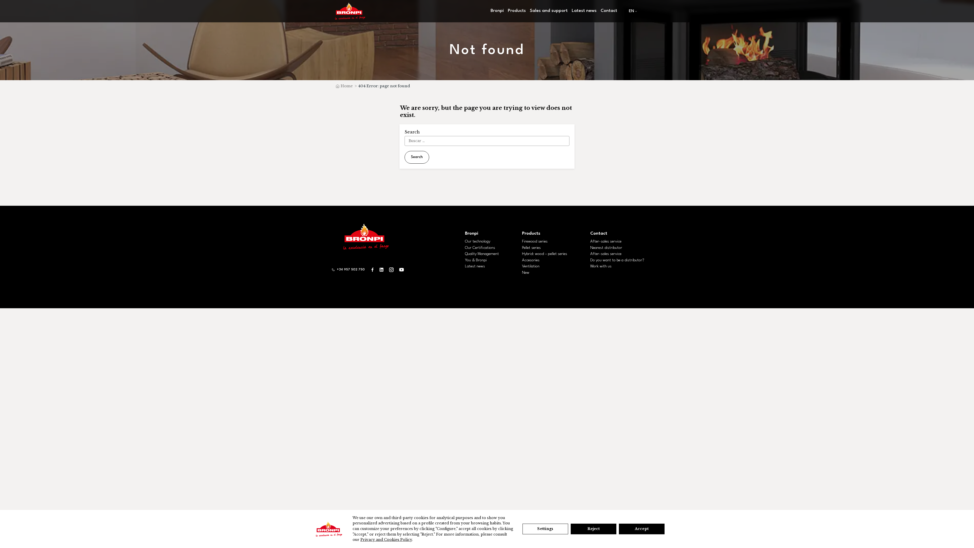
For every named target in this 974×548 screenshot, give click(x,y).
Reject (593, 528)
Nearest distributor (606, 248)
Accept (642, 528)
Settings (545, 528)
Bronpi (471, 233)
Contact (609, 11)
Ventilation (531, 266)
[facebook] (372, 269)
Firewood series (535, 241)
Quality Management (482, 254)
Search (417, 157)
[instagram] (391, 269)
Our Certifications (480, 248)
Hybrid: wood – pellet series (544, 254)
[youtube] (401, 269)
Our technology (477, 241)
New (525, 273)
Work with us (601, 266)
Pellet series (531, 248)
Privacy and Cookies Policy (386, 539)
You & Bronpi (476, 260)
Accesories (531, 260)
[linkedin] (381, 269)
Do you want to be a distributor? (617, 260)
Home (347, 85)
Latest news (584, 11)
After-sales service (605, 241)
